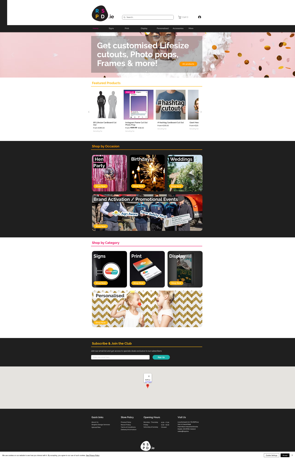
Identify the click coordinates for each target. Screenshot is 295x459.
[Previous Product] (88, 112)
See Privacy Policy (92, 455)
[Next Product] (201, 112)
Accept (285, 455)
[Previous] (13, 55)
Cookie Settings (271, 455)
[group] (144, 112)
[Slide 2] (146, 71)
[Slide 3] (148, 71)
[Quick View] (106, 105)
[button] (187, 17)
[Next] (282, 55)
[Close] (292, 455)
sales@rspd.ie (183, 431)
